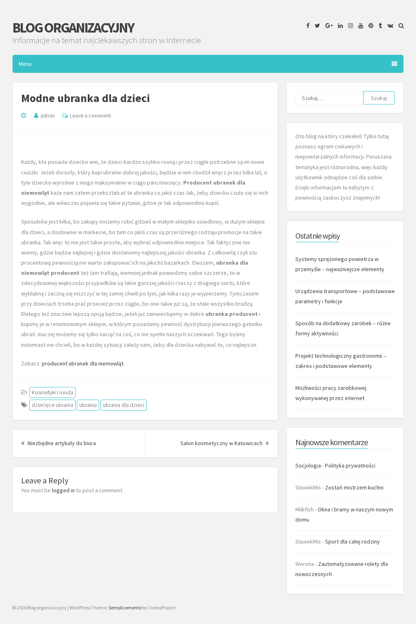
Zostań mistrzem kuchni (354, 487)
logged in (63, 490)
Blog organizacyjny (73, 28)
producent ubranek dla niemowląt (83, 363)
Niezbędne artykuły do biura (61, 443)
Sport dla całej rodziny (352, 541)
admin (47, 115)
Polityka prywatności (350, 465)
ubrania (88, 405)
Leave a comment (90, 115)
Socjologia (308, 465)
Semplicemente (124, 607)
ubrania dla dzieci (123, 405)
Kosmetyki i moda (52, 392)
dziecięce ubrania (52, 405)
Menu (25, 63)
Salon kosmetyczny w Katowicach (224, 443)
